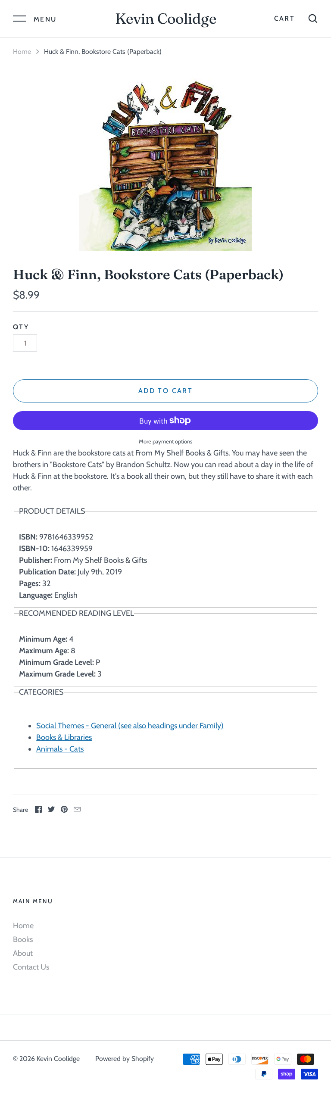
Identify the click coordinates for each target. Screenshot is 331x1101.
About (23, 953)
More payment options (165, 441)
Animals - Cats (60, 749)
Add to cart (165, 391)
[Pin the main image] (64, 810)
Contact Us (31, 967)
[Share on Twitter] (51, 810)
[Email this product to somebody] (77, 810)
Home (22, 51)
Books (23, 939)
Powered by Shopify (124, 1058)
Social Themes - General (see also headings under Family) (130, 725)
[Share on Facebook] (38, 810)
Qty (21, 327)
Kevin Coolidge (165, 18)
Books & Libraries (64, 737)
